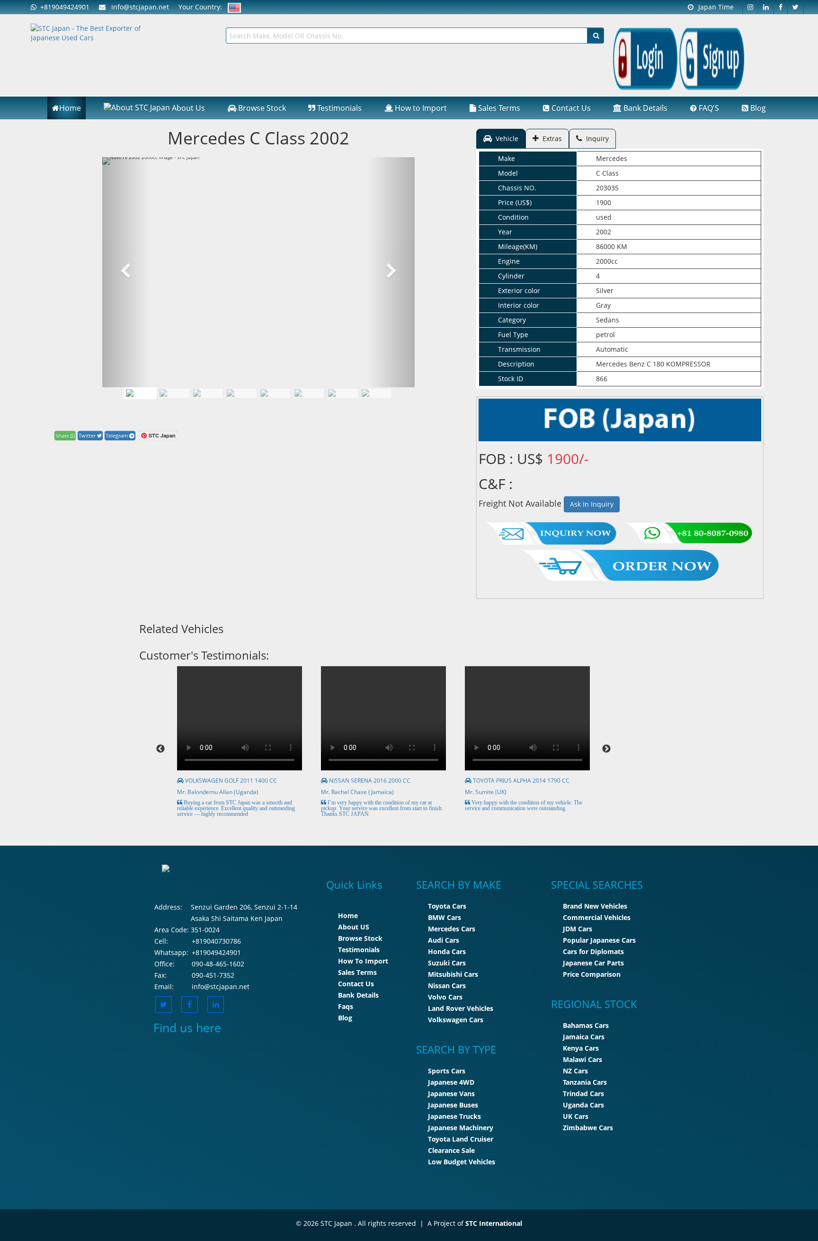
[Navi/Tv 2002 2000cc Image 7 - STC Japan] (376, 393)
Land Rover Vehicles (460, 1008)
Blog (757, 108)
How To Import (363, 960)
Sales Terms (498, 108)
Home (70, 108)
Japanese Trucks (454, 1116)
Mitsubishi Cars (453, 974)
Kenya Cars (581, 1048)
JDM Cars (577, 928)
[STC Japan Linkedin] (766, 7)
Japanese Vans (451, 1093)
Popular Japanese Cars (599, 940)
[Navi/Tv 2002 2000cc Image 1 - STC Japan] (140, 393)
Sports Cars (446, 1070)
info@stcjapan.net (220, 986)
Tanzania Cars (585, 1082)
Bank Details (644, 108)
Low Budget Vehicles (461, 1161)
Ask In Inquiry (592, 504)
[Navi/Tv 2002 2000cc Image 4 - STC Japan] (275, 393)
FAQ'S (708, 108)
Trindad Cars (583, 1093)
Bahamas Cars (586, 1025)
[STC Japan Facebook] (781, 7)
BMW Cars (444, 917)
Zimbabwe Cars (588, 1127)
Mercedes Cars (451, 928)
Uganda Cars (583, 1104)
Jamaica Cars (584, 1036)
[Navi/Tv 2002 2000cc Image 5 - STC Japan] (308, 393)
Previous (160, 749)
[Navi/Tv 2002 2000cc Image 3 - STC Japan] (241, 393)
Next (606, 749)
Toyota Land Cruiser (460, 1138)
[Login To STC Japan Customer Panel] (645, 58)
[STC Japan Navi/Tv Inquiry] (551, 531)
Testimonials (338, 108)
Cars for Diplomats (593, 951)
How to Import (420, 108)
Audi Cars (443, 940)
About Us (187, 108)
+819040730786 (216, 941)
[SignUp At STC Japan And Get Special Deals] (711, 58)
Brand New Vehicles (595, 906)
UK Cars (575, 1116)
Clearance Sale (451, 1150)
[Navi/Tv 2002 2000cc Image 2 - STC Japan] (208, 393)
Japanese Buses (453, 1104)
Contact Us (570, 108)
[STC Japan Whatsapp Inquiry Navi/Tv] (687, 531)
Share (63, 435)
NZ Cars (575, 1070)
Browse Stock (261, 108)
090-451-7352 (213, 975)
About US (353, 926)
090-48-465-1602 (218, 963)
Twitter (88, 435)
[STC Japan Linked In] (216, 1004)
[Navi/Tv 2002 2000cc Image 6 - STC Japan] (343, 393)
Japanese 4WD (451, 1082)
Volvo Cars (445, 996)
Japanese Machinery (460, 1127)
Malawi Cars (582, 1059)
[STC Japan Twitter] (796, 7)
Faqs (345, 1006)
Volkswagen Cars (455, 1019)
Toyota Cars (447, 906)
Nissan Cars (447, 985)
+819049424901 (62, 6)
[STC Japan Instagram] (750, 7)
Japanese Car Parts (593, 962)
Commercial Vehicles (597, 917)
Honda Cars (447, 951)
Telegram (117, 435)
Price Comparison (592, 974)
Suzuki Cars (447, 962)
